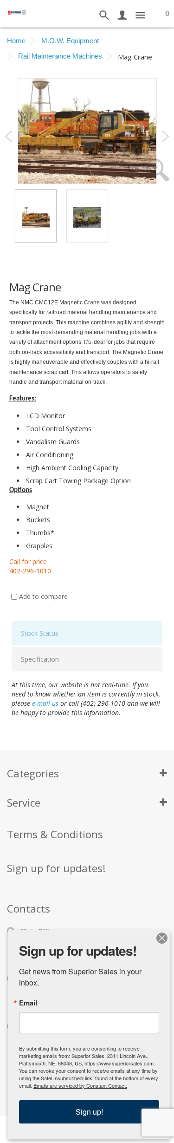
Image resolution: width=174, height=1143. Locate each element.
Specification (40, 659)
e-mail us (45, 703)
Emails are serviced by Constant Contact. (80, 1085)
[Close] (162, 938)
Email (28, 1002)
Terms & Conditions (55, 834)
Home (16, 41)
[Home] (17, 11)
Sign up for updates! (56, 868)
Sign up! (89, 1111)
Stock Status (39, 633)
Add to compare (43, 596)
